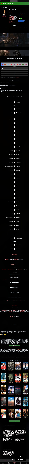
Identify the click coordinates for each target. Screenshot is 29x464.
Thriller (20, 14)
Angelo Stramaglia (14, 254)
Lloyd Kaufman (11, 18)
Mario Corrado (16, 259)
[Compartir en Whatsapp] (21, 18)
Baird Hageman (10, 269)
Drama (22, 14)
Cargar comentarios (14, 345)
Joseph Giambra (13, 264)
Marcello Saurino (14, 305)
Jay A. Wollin (11, 316)
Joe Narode (14, 310)
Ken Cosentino (4, 269)
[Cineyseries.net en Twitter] (27, 1)
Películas (14, 421)
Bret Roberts (11, 19)
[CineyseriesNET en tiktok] (28, 1)
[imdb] (5, 334)
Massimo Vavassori (12, 22)
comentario (17, 77)
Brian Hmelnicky (20, 269)
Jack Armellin (21, 300)
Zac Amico (6, 259)
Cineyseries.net (19, 349)
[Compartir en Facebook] (19, 18)
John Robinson (11, 16)
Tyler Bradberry (6, 300)
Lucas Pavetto (11, 12)
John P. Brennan (4, 310)
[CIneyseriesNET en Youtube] (24, 1)
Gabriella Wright (11, 17)
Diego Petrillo (23, 310)
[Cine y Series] (4, 1)
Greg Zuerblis (22, 311)
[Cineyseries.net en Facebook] (25, 1)
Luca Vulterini (11, 274)
